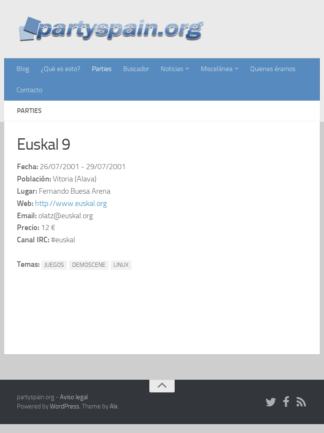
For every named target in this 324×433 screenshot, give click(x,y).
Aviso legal (74, 397)
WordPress (64, 406)
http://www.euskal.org (71, 203)
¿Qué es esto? (60, 69)
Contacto (29, 90)
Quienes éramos (272, 69)
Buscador (136, 69)
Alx (114, 406)
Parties (101, 69)
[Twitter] (271, 402)
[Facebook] (286, 402)
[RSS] (301, 402)
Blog (22, 69)
